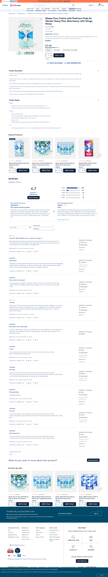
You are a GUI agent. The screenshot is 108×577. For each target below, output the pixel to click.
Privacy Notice (54, 569)
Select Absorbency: (52, 47)
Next (11, 454)
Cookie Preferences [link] (91, 567)
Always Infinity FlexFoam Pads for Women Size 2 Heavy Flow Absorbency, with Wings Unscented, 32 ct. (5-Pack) (65, 164)
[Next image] (35, 53)
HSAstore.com (13, 1)
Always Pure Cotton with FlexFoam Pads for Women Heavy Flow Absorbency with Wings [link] (48, 13)
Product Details (14, 100)
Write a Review (33, 197)
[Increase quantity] (51, 55)
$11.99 (48, 45)
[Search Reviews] (30, 227)
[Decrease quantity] (46, 55)
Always (52, 26)
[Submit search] (73, 5)
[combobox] (54, 5)
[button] (19, 148)
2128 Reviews (56, 34)
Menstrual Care (21, 13)
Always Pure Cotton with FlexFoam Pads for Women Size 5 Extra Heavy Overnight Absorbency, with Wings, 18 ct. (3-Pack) (42, 164)
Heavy (48, 50)
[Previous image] (16, 53)
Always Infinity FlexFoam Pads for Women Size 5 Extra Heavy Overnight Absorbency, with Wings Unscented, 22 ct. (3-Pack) (89, 497)
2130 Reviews (41, 160)
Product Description (15, 71)
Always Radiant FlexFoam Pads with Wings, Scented (88, 164)
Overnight (57, 50)
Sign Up (96, 513)
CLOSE (101, 575)
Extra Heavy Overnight (70, 50)
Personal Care (12, 13)
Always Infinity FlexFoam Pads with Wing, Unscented (19, 164)
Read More (48, 40)
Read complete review (63, 219)
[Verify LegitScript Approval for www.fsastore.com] (17, 551)
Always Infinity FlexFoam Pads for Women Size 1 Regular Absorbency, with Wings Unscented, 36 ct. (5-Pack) (42, 497)
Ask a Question (93, 460)
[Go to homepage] (15, 5)
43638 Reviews (19, 160)
